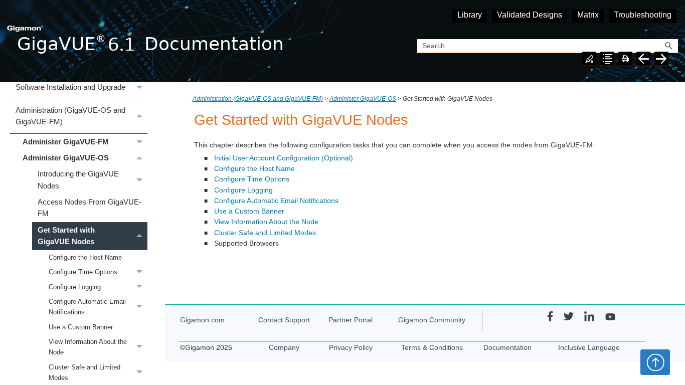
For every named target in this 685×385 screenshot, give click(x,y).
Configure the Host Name (85, 257)
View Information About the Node (88, 347)
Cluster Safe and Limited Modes (265, 233)
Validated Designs (529, 15)
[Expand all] (607, 59)
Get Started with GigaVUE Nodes (66, 236)
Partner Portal (350, 320)
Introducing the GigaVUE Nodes (78, 179)
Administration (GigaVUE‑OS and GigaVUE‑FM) (70, 116)
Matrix (588, 15)
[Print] (625, 59)
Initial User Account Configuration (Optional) (283, 158)
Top (655, 362)
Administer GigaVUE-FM (66, 142)
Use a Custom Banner (81, 327)
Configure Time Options (83, 272)
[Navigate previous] (643, 59)
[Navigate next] (661, 59)
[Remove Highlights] (589, 59)
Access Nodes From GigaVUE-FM (89, 208)
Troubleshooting (642, 15)
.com (202, 320)
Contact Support (284, 320)
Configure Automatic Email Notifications (87, 307)
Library (469, 15)
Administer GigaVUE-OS (66, 158)
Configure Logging (75, 287)
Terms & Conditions (432, 347)
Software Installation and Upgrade (70, 87)
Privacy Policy (351, 347)
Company (284, 347)
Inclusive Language (589, 347)
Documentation (507, 347)
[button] (669, 46)
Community (431, 320)
